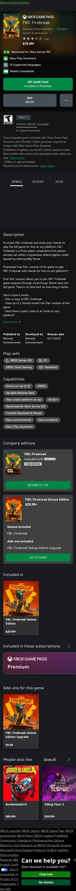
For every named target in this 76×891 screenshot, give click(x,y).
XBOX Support (44, 835)
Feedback (61, 835)
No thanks (46, 882)
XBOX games (31, 831)
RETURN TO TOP (38, 485)
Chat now (46, 874)
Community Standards (16, 840)
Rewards (6, 859)
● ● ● (66, 100)
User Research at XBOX (29, 845)
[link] (21, 608)
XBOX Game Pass (53, 831)
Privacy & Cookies (13, 879)
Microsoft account (58, 845)
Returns (40, 850)
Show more (10, 322)
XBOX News (25, 835)
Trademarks (8, 884)
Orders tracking (57, 850)
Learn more (17, 158)
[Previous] (61, 646)
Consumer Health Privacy (17, 874)
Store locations (10, 855)
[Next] (69, 646)
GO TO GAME (38, 557)
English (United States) (16, 864)
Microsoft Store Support (17, 850)
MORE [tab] (59, 181)
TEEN (21, 117)
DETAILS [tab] (17, 181)
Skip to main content (14, 2)
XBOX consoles (10, 831)
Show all (50, 759)
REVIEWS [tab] (38, 181)
